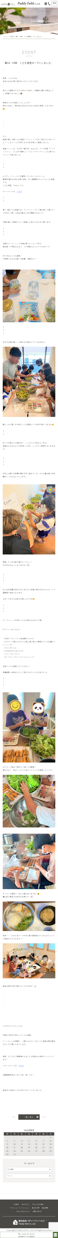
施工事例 (45, 1208)
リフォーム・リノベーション (19, 1208)
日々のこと (25, 1204)
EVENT (12, 36)
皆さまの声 (35, 1208)
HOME (16, 1204)
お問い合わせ (37, 1211)
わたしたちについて (23, 1211)
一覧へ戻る (28, 1117)
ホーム (6, 36)
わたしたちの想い (38, 1204)
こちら (21, 1065)
